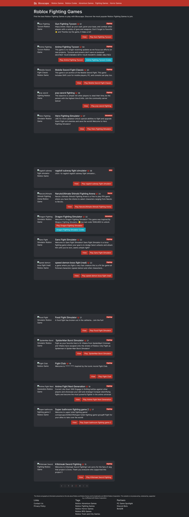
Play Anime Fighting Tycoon (71, 60)
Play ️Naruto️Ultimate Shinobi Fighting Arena (93, 207)
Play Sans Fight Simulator (100, 253)
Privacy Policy (40, 506)
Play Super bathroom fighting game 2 (95, 422)
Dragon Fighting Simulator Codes (70, 230)
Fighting (109, 23)
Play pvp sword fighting (101, 106)
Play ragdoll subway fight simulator (96, 184)
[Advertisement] (74, 150)
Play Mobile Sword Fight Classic (97, 83)
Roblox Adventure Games (85, 503)
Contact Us (38, 503)
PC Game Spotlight (125, 503)
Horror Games (116, 3)
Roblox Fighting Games (85, 506)
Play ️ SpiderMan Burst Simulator (97, 353)
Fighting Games (101, 3)
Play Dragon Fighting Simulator (69, 225)
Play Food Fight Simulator (100, 330)
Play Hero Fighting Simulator (99, 129)
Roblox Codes (71, 3)
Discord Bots (122, 506)
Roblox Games (58, 3)
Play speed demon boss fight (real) (96, 276)
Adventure (108, 115)
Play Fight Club (105, 376)
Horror (110, 193)
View (84, 37)
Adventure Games (86, 3)
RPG (110, 170)
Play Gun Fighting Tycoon (100, 37)
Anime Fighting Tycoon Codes (98, 60)
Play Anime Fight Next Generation (97, 399)
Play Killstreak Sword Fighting (98, 477)
